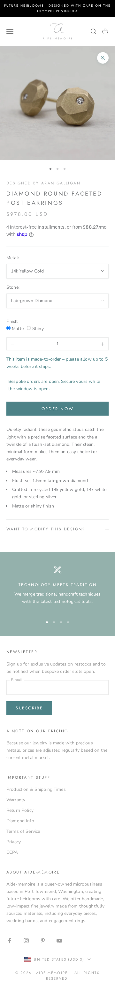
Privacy (13, 842)
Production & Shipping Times (36, 789)
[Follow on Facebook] (9, 940)
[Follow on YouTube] (59, 940)
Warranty (15, 800)
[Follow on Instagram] (26, 940)
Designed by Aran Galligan (43, 183)
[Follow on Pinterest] (43, 940)
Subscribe (29, 708)
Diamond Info (20, 821)
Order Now (57, 409)
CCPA (12, 852)
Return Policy (20, 810)
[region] (57, 588)
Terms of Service (23, 831)
